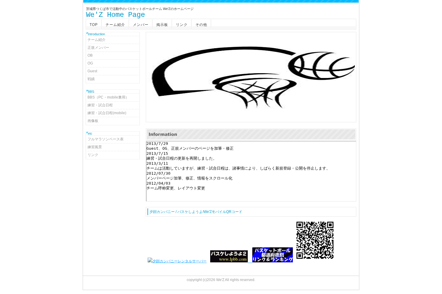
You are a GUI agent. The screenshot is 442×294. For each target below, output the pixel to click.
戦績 (91, 79)
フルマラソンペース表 (105, 139)
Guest (92, 71)
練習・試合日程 (100, 105)
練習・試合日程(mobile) (106, 113)
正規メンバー (98, 47)
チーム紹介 (115, 25)
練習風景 (94, 147)
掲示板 (162, 25)
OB (90, 55)
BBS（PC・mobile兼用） (108, 97)
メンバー (141, 25)
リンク (182, 25)
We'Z (220, 280)
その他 (201, 25)
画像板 (92, 121)
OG (90, 63)
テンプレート (438, 292)
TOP (94, 25)
